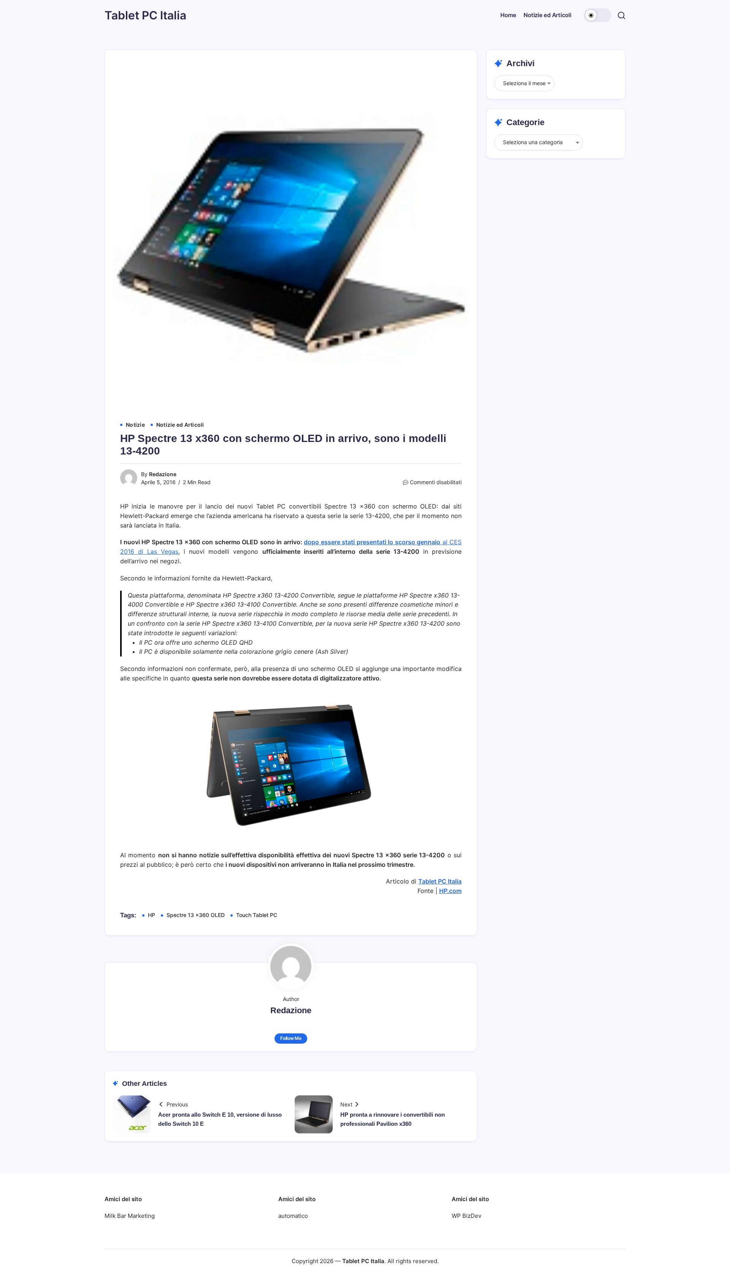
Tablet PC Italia (145, 15)
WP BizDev (466, 1215)
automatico (293, 1215)
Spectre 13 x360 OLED (196, 915)
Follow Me (291, 1038)
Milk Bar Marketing (130, 1215)
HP (151, 915)
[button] (597, 15)
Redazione (162, 474)
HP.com (450, 891)
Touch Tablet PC (256, 915)
